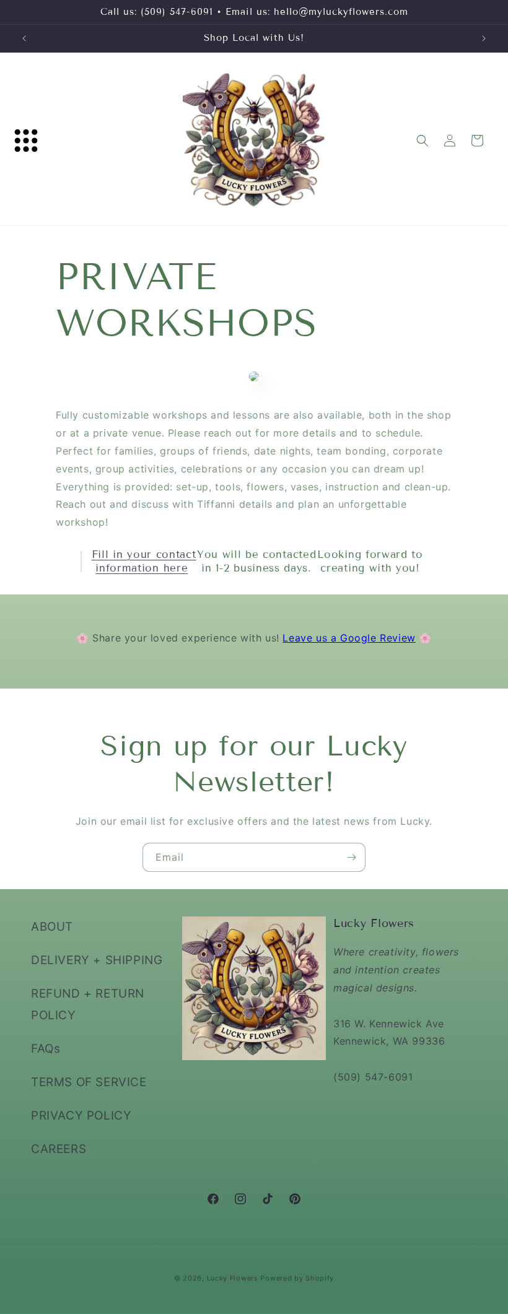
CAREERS (58, 1149)
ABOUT (52, 927)
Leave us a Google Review (348, 638)
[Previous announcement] (24, 38)
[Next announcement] (483, 38)
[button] (26, 140)
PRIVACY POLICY (81, 1115)
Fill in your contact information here (144, 561)
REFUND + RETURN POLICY (87, 1004)
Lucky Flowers (232, 1278)
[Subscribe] (351, 857)
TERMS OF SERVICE (89, 1082)
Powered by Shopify (297, 1278)
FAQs (45, 1049)
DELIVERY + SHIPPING (96, 960)
